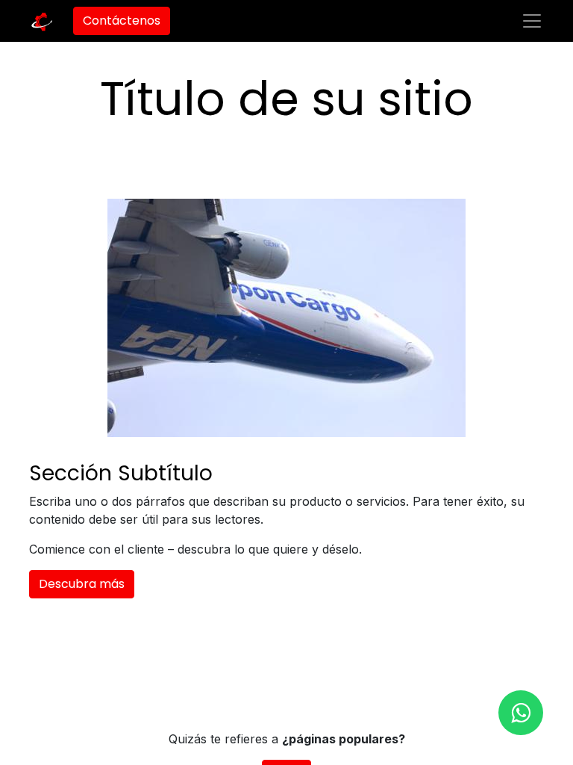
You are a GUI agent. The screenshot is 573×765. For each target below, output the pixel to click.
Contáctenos (121, 20)
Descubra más (82, 583)
